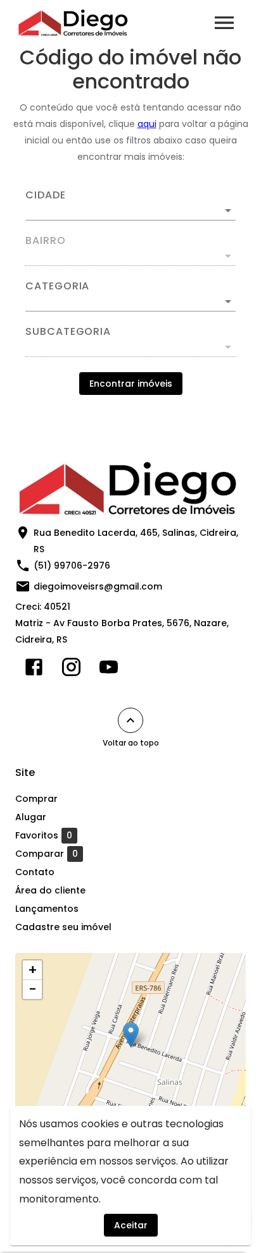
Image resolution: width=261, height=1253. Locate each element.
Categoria (57, 286)
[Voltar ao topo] (130, 720)
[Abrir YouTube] (109, 670)
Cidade (45, 195)
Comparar (46, 854)
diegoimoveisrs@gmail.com (98, 586)
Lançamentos (47, 908)
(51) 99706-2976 (72, 565)
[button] (130, 301)
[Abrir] (228, 210)
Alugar (30, 817)
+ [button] (32, 969)
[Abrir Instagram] (71, 670)
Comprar (36, 798)
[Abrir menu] (224, 23)
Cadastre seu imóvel (63, 927)
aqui (146, 124)
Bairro (45, 241)
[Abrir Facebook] (34, 670)
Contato (34, 872)
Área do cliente (50, 890)
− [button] (33, 989)
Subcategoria (68, 332)
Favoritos (43, 835)
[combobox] (130, 205)
